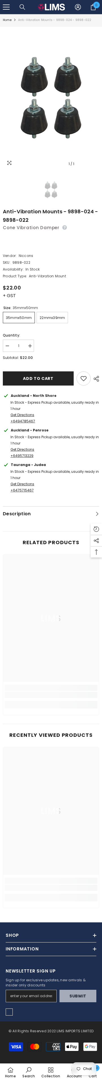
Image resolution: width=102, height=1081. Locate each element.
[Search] (22, 7)
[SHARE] (95, 379)
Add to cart (38, 378)
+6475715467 (22, 490)
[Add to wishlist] (83, 378)
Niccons (26, 255)
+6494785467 (22, 421)
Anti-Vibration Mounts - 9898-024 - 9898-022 (50, 216)
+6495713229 (21, 455)
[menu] (6, 7)
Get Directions (22, 414)
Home (7, 20)
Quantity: (11, 335)
